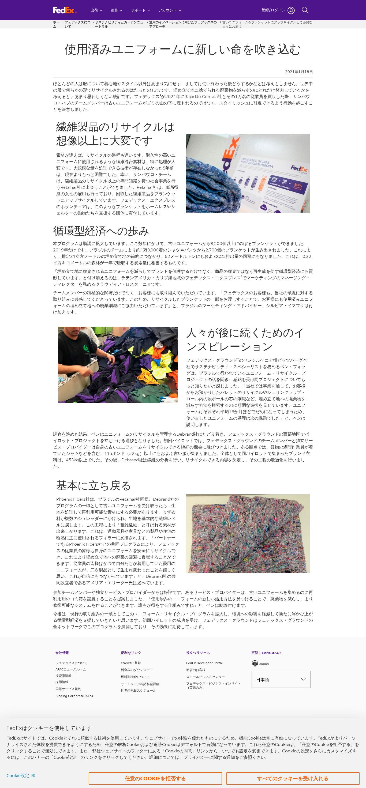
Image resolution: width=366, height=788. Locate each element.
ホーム (56, 24)
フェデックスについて (78, 24)
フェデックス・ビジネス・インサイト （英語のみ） (213, 685)
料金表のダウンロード (137, 670)
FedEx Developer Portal (204, 663)
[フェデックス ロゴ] (70, 10)
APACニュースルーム (70, 669)
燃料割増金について (135, 677)
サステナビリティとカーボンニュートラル (119, 24)
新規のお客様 (196, 670)
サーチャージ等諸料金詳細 (140, 684)
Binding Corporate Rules (74, 696)
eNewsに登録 (131, 663)
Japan (263, 664)
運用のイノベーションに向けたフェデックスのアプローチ (183, 24)
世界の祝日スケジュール (138, 690)
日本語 (262, 679)
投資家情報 (63, 676)
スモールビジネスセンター (205, 677)
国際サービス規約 (68, 689)
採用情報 (61, 682)
